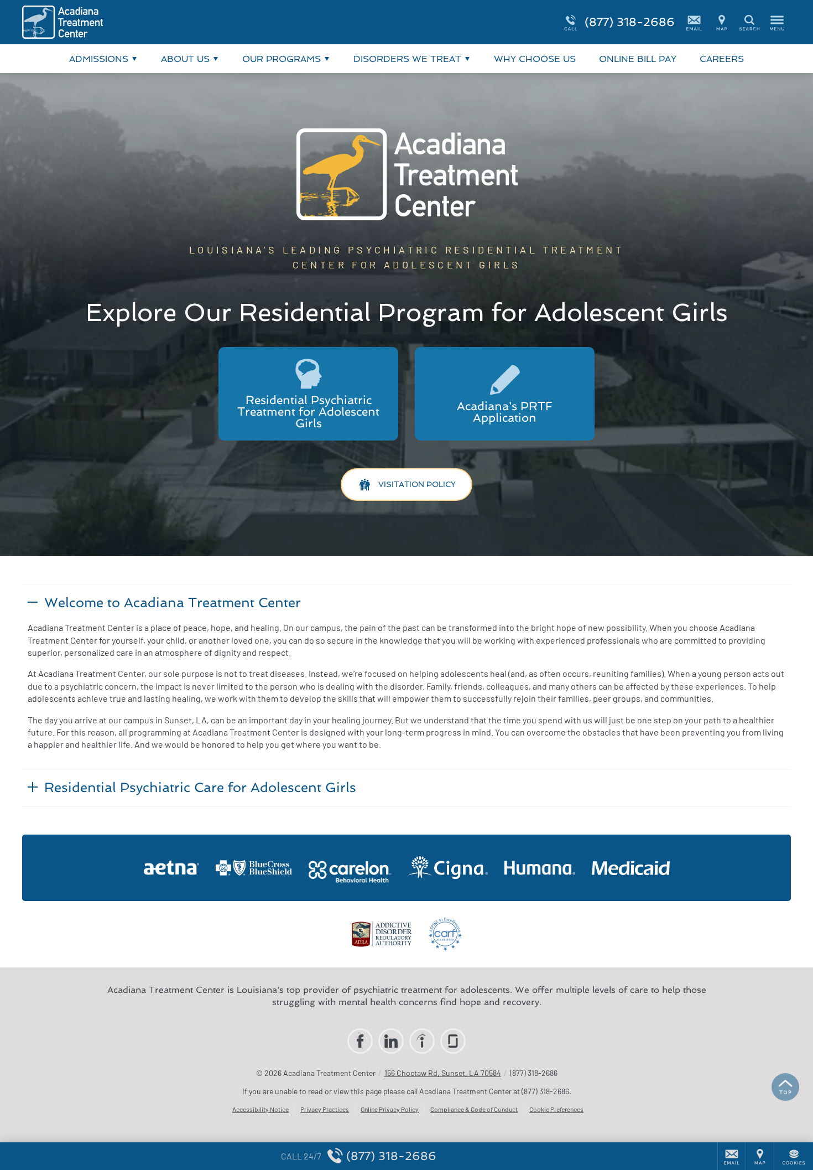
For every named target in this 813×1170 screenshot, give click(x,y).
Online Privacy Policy (390, 1109)
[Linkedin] (391, 1041)
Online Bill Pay (637, 59)
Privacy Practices (324, 1109)
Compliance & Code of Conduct (474, 1109)
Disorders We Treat (407, 59)
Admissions (98, 59)
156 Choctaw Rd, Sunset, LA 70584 (442, 1073)
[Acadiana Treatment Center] (188, 22)
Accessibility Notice (260, 1109)
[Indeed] (422, 1041)
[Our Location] (722, 22)
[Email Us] (694, 22)
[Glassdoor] (453, 1041)
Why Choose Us (535, 59)
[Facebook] (360, 1041)
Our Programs (281, 59)
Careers (722, 59)
